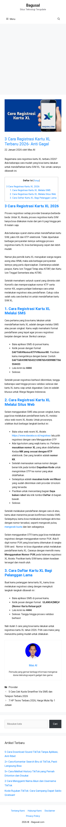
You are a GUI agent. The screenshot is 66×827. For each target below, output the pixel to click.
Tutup (36, 180)
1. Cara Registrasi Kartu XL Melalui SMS (30, 190)
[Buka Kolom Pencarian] (58, 19)
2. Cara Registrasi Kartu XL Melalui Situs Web (33, 194)
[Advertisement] (33, 60)
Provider (13, 687)
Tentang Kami (18, 810)
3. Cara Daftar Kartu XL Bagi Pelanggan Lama (33, 197)
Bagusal (33, 5)
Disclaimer (50, 810)
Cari (55, 723)
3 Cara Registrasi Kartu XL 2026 (23, 186)
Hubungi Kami (35, 810)
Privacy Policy (33, 816)
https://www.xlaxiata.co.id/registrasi (31, 435)
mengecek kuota (13, 526)
